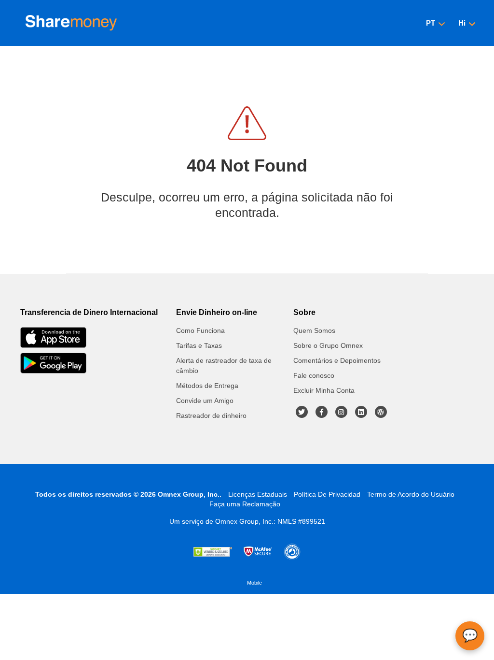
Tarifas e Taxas (199, 345)
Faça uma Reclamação (244, 504)
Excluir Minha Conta (324, 390)
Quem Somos (314, 330)
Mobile (254, 583)
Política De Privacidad (327, 494)
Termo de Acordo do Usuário (410, 494)
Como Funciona (200, 330)
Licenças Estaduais (257, 494)
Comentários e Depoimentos (337, 360)
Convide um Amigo (204, 400)
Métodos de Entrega (207, 385)
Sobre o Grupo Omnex (328, 345)
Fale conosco (313, 375)
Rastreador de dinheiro (211, 415)
